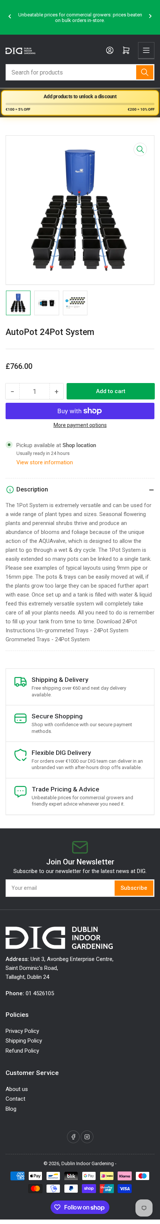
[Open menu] (146, 50)
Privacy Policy (22, 1031)
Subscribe (134, 888)
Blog (11, 1109)
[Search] (145, 72)
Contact (15, 1098)
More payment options (80, 425)
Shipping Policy (24, 1040)
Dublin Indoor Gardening (87, 1163)
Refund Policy (22, 1050)
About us (17, 1089)
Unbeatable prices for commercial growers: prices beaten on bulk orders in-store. (80, 17)
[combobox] (80, 72)
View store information (44, 462)
